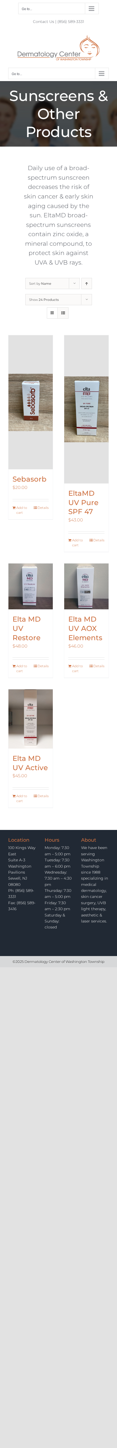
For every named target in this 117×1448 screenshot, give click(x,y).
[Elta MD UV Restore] (30, 586)
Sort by (40, 283)
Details (43, 508)
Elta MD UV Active (30, 763)
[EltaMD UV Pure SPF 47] (86, 409)
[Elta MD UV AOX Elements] (86, 586)
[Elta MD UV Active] (30, 718)
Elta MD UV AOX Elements (85, 628)
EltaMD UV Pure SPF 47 (83, 502)
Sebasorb (30, 479)
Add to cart (21, 510)
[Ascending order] (86, 283)
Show (44, 300)
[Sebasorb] (30, 402)
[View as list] (63, 313)
